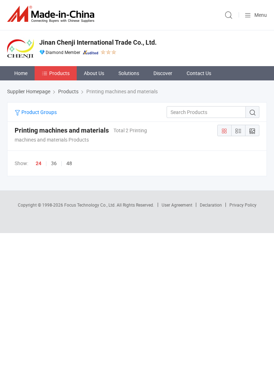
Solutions (128, 73)
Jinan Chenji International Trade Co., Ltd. (98, 42)
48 (69, 163)
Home (20, 73)
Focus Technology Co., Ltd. (90, 205)
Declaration (211, 205)
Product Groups (38, 112)
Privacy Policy (243, 205)
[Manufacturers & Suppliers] (52, 14)
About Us (94, 73)
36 (54, 163)
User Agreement (177, 205)
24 (38, 163)
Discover (162, 73)
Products (59, 73)
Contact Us (199, 73)
